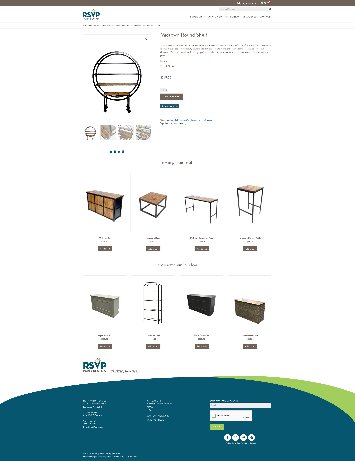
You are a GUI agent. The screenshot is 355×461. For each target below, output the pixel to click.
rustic (175, 123)
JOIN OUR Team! (155, 420)
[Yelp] (251, 437)
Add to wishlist (171, 106)
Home (85, 25)
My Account (248, 3)
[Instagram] (235, 437)
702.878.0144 (89, 423)
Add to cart (171, 96)
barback (168, 123)
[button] (146, 39)
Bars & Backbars (127, 25)
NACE (150, 406)
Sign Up (217, 426)
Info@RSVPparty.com (93, 426)
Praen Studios (133, 456)
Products (94, 25)
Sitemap (109, 456)
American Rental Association (159, 403)
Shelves (208, 119)
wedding (182, 123)
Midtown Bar (222, 52)
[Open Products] (204, 16)
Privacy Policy (88, 456)
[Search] (270, 9)
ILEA (149, 410)
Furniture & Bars (109, 25)
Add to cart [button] (105, 248)
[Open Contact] (271, 16)
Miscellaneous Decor (195, 119)
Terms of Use (100, 456)
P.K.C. (124, 456)
